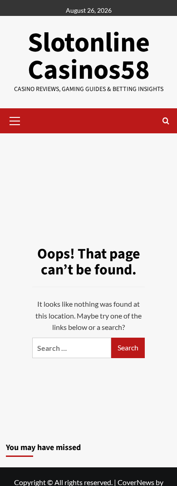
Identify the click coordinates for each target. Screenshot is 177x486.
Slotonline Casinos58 (89, 57)
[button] (15, 119)
